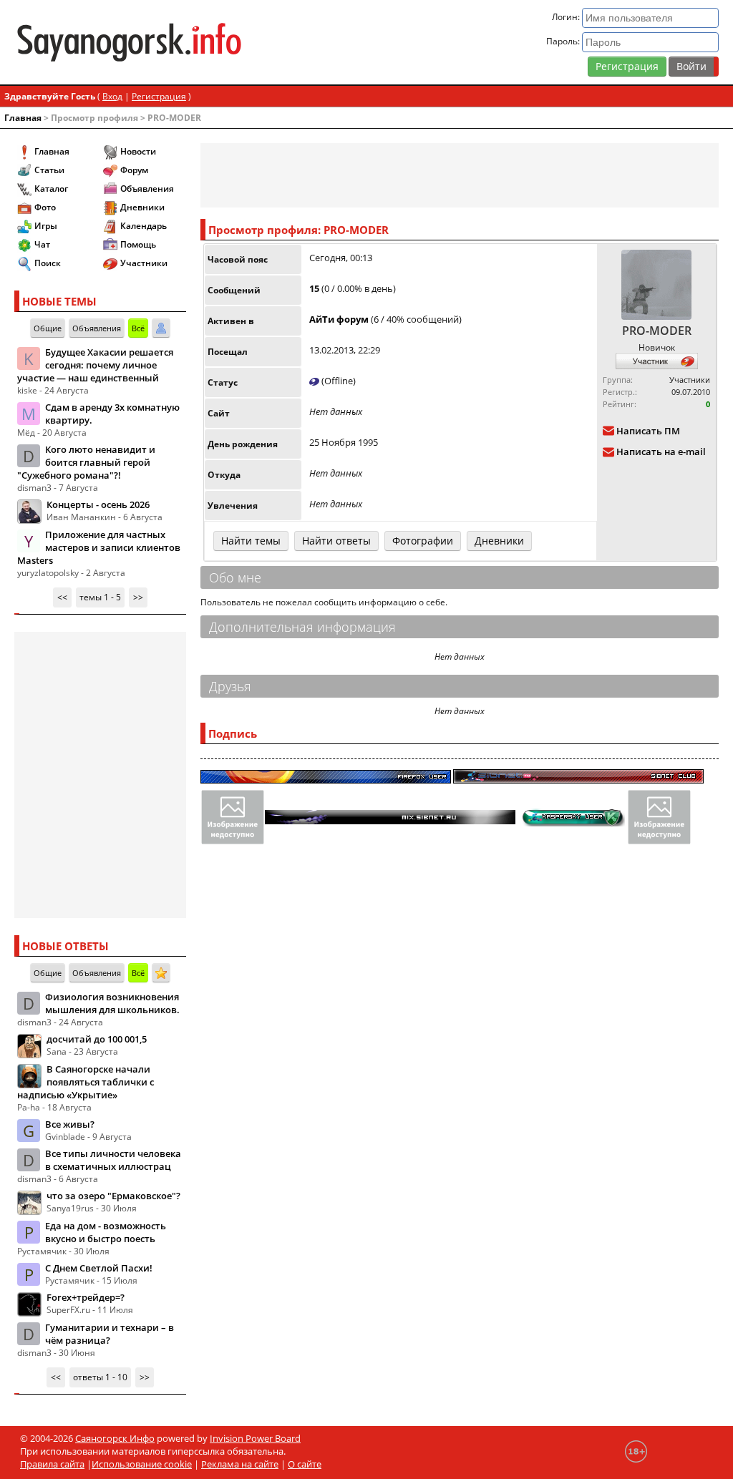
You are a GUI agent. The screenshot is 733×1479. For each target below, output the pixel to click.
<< (62, 597)
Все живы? (69, 1124)
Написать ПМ (648, 430)
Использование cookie (142, 1464)
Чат (42, 244)
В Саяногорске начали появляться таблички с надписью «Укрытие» (85, 1082)
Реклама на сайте (239, 1464)
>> (138, 597)
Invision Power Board (255, 1438)
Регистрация (627, 66)
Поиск (47, 263)
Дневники (142, 207)
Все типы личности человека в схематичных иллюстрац (113, 1160)
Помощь (138, 244)
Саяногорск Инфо (115, 1438)
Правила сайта (52, 1464)
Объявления (147, 188)
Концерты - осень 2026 (98, 504)
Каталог (51, 188)
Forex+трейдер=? (86, 1297)
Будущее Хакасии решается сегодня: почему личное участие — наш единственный (95, 365)
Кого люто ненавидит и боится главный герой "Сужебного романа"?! (86, 462)
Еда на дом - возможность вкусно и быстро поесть (105, 1232)
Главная (23, 118)
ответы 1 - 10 (100, 1377)
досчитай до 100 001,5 (97, 1039)
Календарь (143, 226)
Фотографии (422, 540)
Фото (45, 207)
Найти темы (251, 540)
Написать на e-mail (661, 452)
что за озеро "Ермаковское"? (113, 1195)
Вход (112, 96)
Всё (138, 328)
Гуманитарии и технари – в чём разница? (109, 1334)
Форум (134, 170)
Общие (48, 328)
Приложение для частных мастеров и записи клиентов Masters (98, 547)
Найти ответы (336, 540)
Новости (138, 151)
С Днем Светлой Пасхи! (98, 1267)
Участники (144, 263)
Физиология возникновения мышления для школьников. (112, 1003)
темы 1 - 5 (100, 597)
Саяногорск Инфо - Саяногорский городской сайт (129, 42)
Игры (45, 226)
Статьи (49, 170)
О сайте (304, 1464)
